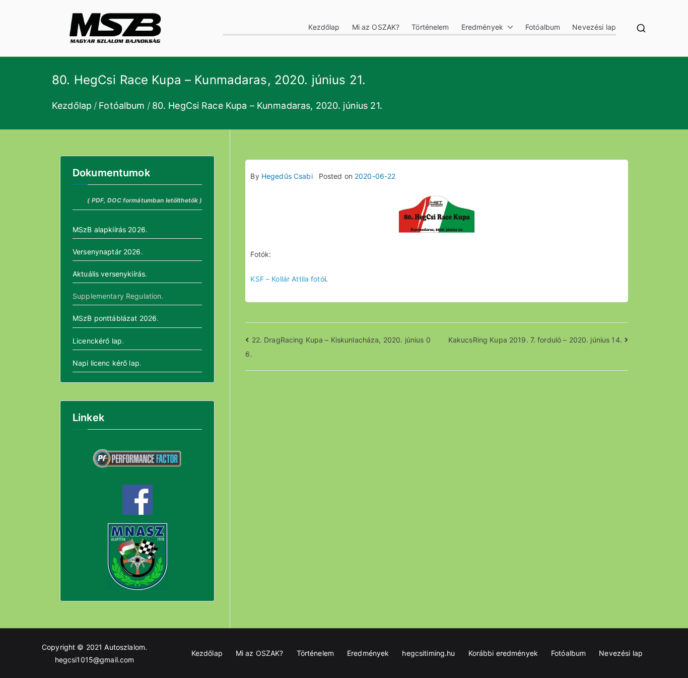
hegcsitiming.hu (428, 653)
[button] (508, 27)
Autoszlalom (124, 647)
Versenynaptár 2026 (107, 251)
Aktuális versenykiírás (109, 273)
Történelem (430, 27)
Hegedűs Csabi (287, 176)
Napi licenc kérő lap (106, 363)
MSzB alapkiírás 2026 (109, 229)
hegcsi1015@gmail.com (94, 659)
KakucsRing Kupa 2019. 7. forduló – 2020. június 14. (535, 339)
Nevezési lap (594, 27)
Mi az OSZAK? (376, 27)
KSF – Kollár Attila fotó (287, 279)
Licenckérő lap (97, 340)
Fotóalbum (542, 27)
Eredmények (482, 27)
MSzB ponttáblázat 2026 (115, 318)
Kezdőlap (323, 27)
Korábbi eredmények (503, 653)
